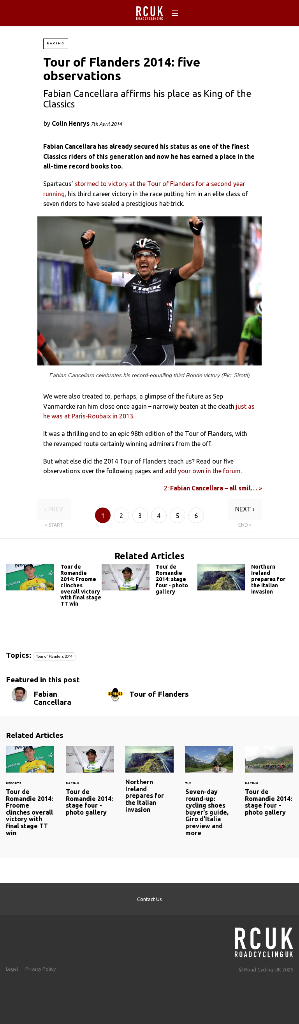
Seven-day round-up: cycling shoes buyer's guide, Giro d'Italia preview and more (209, 796)
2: (213, 488)
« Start (54, 524)
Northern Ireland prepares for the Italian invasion (245, 581)
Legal (12, 968)
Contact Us (149, 899)
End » (245, 524)
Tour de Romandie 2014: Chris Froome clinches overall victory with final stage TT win (54, 587)
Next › (245, 509)
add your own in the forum (203, 470)
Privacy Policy (40, 968)
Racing (56, 43)
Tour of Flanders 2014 (54, 656)
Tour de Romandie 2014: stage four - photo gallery (149, 581)
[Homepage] (264, 940)
